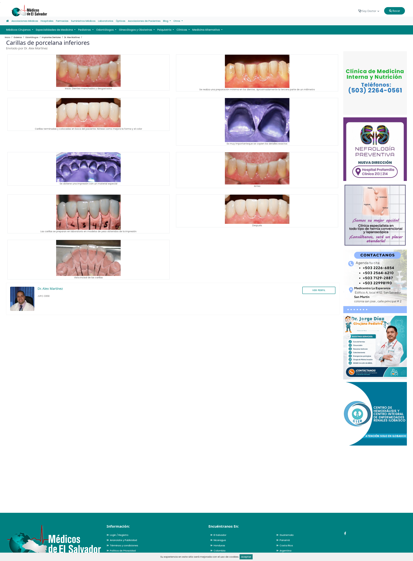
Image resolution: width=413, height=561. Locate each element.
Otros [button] (177, 21)
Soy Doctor (369, 11)
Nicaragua (220, 540)
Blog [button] (166, 21)
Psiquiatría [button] (164, 30)
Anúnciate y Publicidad (123, 540)
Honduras (219, 545)
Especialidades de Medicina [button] (55, 30)
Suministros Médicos (83, 21)
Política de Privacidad (123, 550)
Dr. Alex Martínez (72, 37)
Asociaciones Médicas (24, 21)
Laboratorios (105, 21)
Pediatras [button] (84, 30)
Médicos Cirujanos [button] (18, 30)
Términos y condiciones (124, 545)
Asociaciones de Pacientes (144, 21)
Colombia (219, 550)
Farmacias (62, 21)
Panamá (285, 540)
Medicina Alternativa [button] (206, 30)
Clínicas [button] (182, 30)
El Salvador (220, 535)
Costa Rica (286, 545)
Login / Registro (119, 535)
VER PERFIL (318, 290)
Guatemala (286, 535)
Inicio (7, 37)
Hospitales (47, 21)
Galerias (18, 37)
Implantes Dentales (51, 37)
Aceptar (246, 556)
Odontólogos (31, 37)
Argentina (285, 550)
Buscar (396, 10)
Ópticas (120, 21)
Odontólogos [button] (105, 30)
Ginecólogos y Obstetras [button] (136, 30)
